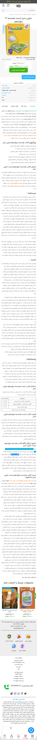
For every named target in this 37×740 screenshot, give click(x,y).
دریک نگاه (24, 106)
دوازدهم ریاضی (6, 88)
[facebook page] (21, 694)
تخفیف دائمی (22, 651)
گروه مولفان (19, 57)
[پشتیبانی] (14, 646)
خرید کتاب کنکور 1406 (18, 681)
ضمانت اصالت (9, 641)
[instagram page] (14, 694)
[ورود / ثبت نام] (3, 6)
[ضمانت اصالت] (9, 637)
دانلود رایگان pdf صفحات (29, 77)
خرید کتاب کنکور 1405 (18, 678)
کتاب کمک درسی (18, 664)
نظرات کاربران (14, 106)
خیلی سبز (4, 85)
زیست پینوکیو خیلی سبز (18, 662)
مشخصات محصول (18, 83)
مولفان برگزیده (18, 674)
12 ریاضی (29, 14)
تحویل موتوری (19, 641)
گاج (18, 669)
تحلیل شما (5, 106)
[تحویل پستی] (28, 637)
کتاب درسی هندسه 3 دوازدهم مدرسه (10, 610)
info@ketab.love (18, 628)
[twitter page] (25, 694)
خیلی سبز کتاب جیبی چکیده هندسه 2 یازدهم (27, 610)
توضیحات (32, 106)
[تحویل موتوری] (19, 637)
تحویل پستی (28, 641)
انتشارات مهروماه (18, 676)
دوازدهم (34, 14)
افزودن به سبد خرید (18, 70)
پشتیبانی (14, 651)
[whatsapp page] (18, 694)
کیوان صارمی (26, 57)
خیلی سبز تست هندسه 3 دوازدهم (17, 14)
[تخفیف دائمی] (22, 646)
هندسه (4, 95)
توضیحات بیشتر (6, 59)
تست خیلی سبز (6, 93)
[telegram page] (11, 694)
